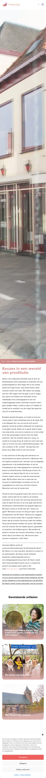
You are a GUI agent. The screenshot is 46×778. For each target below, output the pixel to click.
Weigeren (23, 763)
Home (3, 361)
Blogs (8, 361)
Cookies (16, 775)
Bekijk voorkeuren (23, 769)
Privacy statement (25, 775)
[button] (43, 735)
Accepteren (23, 757)
